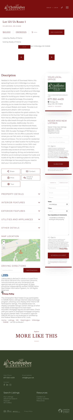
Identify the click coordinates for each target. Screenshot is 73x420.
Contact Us (51, 106)
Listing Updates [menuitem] (42, 399)
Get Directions (31, 270)
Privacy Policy (8, 294)
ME (17, 320)
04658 (5, 322)
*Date (50, 201)
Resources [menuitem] (40, 401)
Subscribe (58, 164)
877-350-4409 (56, 99)
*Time (50, 208)
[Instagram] (10, 385)
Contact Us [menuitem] (40, 397)
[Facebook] (4, 385)
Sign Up (49, 7)
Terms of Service (62, 262)
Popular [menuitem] (7, 401)
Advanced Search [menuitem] (10, 399)
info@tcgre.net (28, 378)
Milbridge (36, 320)
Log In (56, 7)
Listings (11, 320)
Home (3, 320)
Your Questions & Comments (57, 215)
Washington (25, 320)
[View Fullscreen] (3, 248)
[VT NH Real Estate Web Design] (63, 411)
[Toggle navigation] (67, 7)
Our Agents (58, 106)
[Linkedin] (7, 385)
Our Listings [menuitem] (8, 397)
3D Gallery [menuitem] (8, 403)
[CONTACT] (56, 32)
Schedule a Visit (63, 182)
